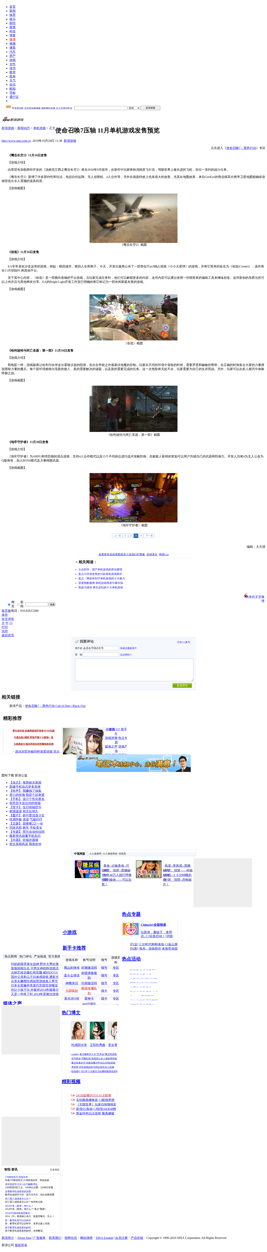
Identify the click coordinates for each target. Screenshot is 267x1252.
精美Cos (164, 554)
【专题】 (15, 831)
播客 (12, 47)
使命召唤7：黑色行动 (241, 148)
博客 (12, 35)
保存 (5, 614)
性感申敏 (15, 819)
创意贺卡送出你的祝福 (25, 803)
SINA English (104, 1238)
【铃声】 (15, 790)
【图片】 (15, 815)
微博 (12, 39)
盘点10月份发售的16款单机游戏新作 (100, 574)
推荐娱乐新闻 (32, 782)
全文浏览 (8, 619)
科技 (12, 31)
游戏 (12, 60)
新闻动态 (23, 128)
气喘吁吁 (36, 819)
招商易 (122, 853)
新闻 (12, 10)
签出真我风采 (18, 844)
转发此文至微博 (255, 596)
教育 (12, 72)
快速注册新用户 (128, 648)
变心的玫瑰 (17, 794)
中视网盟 (79, 853)
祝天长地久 (30, 811)
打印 (5, 627)
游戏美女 (152, 554)
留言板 (6, 610)
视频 (12, 43)
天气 (12, 80)
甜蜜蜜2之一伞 (33, 823)
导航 (12, 92)
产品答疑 (137, 1238)
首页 (12, 6)
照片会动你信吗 (34, 831)
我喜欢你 (35, 844)
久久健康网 (95, 853)
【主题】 (15, 823)
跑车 (26, 827)
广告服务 (39, 1238)
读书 (12, 68)
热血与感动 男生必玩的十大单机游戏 (100, 587)
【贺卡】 (15, 807)
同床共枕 (15, 827)
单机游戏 (39, 128)
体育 (12, 15)
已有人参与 (183, 642)
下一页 (149, 535)
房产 (12, 56)
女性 (12, 64)
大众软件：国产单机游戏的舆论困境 (100, 569)
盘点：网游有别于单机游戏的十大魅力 (101, 578)
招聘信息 (71, 1238)
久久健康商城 (110, 853)
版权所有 (21, 1245)
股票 (12, 27)
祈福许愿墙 (30, 840)
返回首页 (8, 635)
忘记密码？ (126, 654)
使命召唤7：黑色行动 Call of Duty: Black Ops (55, 706)
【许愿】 (15, 840)
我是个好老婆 (35, 794)
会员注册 (121, 1238)
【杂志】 (15, 782)
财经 (12, 23)
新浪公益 (21, 775)
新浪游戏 (8, 128)
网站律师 (86, 1238)
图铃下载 (8, 775)
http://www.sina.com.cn (16, 140)
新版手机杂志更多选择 (25, 786)
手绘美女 (36, 827)
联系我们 (55, 1238)
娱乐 (12, 19)
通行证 (14, 97)
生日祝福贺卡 (32, 807)
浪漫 (26, 819)
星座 (12, 76)
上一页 (117, 535)
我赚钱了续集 (32, 790)
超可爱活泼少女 (34, 815)
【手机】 (15, 799)
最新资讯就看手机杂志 (25, 835)
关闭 (5, 631)
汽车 (12, 51)
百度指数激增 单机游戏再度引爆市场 (100, 583)
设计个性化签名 (34, 799)
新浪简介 (8, 1238)
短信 (12, 84)
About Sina (24, 1238)
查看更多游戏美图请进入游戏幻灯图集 (122, 554)
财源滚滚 (15, 811)
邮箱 (12, 88)
